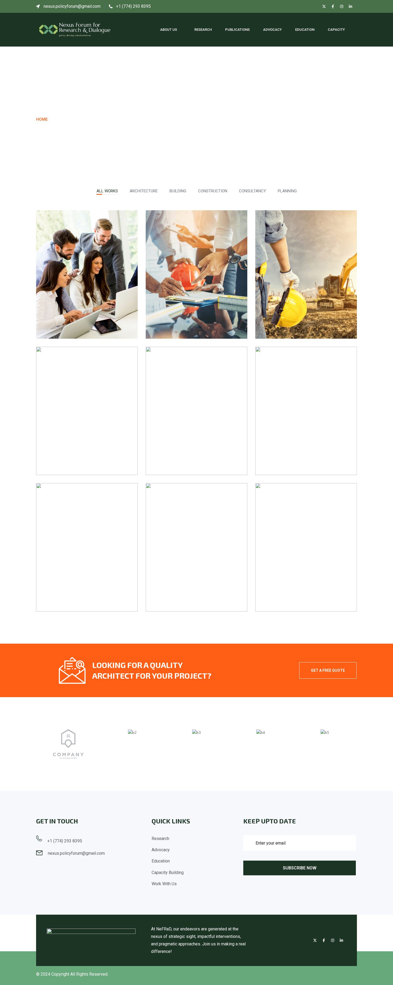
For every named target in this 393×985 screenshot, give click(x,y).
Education (304, 30)
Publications (237, 30)
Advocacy (272, 30)
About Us (168, 30)
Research (203, 30)
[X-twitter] (324, 6)
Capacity (336, 30)
